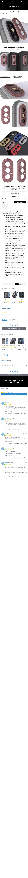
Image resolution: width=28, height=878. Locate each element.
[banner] (14, 6)
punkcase (14, 190)
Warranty (21, 380)
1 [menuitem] (12, 476)
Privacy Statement (13, 380)
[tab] (4, 320)
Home (3, 11)
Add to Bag (20, 202)
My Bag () (24, 2)
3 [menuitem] (15, 476)
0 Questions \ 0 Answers (7, 314)
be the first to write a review (14, 328)
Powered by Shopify (9, 384)
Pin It (20, 284)
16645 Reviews (10, 392)
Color (14, 196)
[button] (7, 413)
